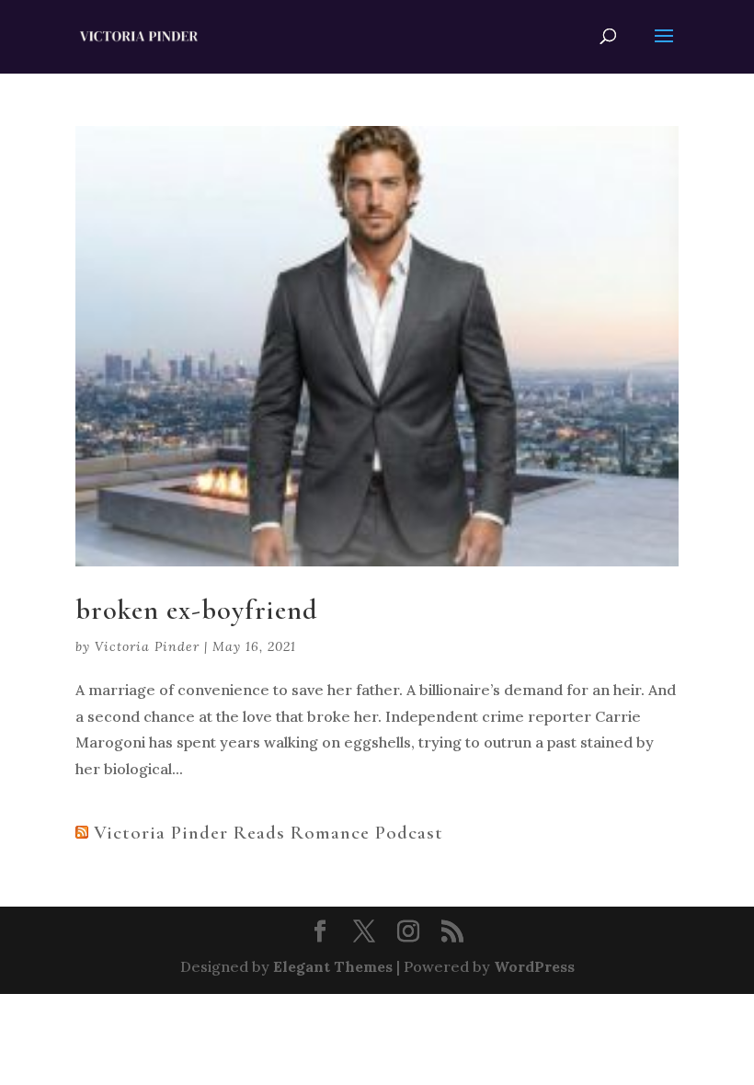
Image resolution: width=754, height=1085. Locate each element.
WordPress (534, 966)
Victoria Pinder (147, 646)
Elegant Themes (333, 966)
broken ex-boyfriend (196, 610)
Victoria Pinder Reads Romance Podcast (268, 832)
